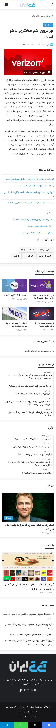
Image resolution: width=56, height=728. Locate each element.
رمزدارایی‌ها (48, 605)
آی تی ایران (46, 16)
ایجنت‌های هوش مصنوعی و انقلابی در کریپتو (32, 614)
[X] (31, 690)
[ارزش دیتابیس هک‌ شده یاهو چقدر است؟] (41, 313)
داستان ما (33, 716)
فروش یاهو (44, 256)
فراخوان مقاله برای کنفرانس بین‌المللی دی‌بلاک (32, 624)
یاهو (15, 256)
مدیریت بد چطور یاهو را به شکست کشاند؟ (32, 219)
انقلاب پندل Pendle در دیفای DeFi (35, 634)
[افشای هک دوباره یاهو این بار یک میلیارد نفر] (14, 313)
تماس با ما (23, 716)
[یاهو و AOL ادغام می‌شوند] (14, 285)
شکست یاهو (27, 250)
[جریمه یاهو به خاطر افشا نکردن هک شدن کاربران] (41, 285)
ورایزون (28, 256)
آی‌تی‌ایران (45, 44)
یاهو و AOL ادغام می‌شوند (15, 295)
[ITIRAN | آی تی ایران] (28, 5)
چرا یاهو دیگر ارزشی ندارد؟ (40, 226)
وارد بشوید (29, 351)
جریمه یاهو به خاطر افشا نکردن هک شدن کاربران (43, 297)
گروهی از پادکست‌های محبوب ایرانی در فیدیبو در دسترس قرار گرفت (29, 587)
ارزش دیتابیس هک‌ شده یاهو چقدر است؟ (43, 325)
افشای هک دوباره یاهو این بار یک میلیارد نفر (15, 325)
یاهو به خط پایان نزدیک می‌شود (37, 233)
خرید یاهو (45, 250)
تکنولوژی (35, 16)
